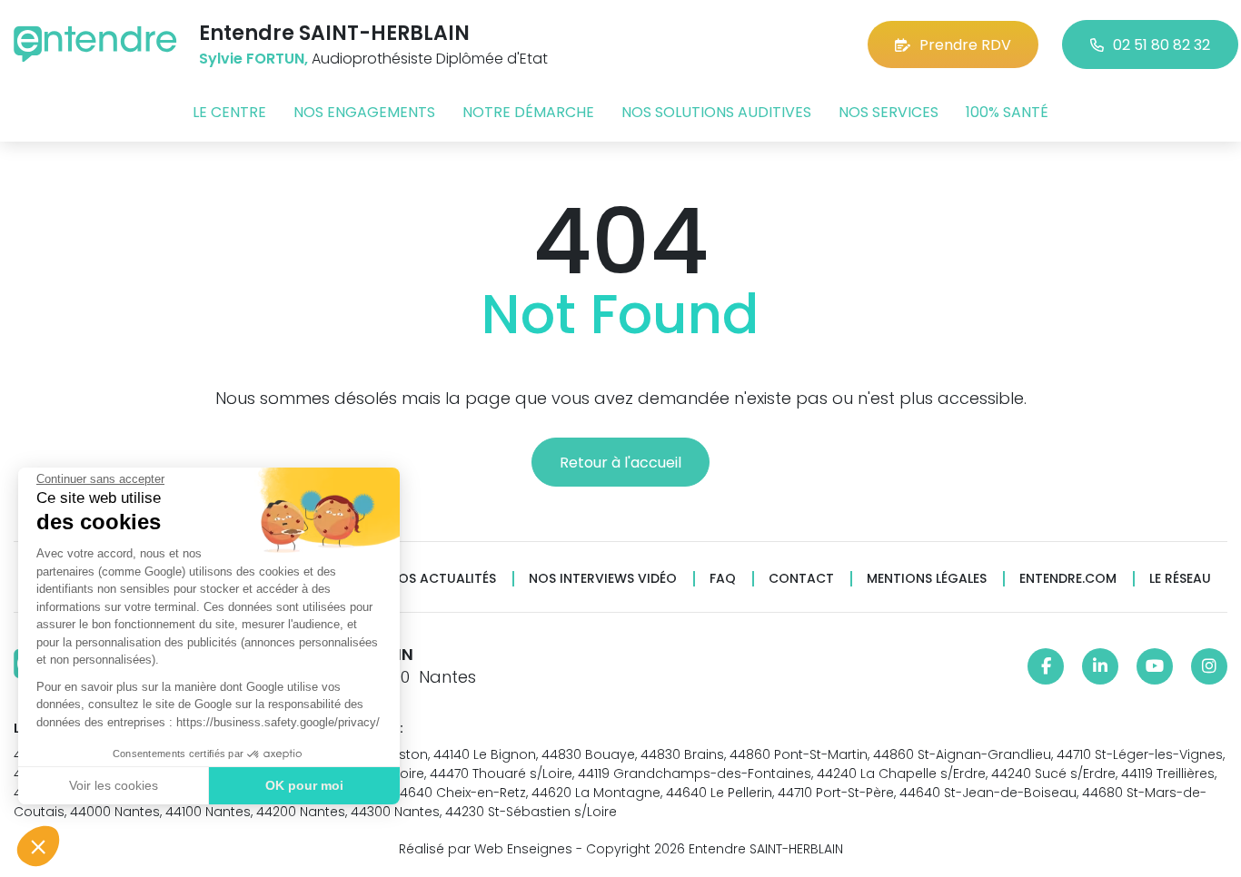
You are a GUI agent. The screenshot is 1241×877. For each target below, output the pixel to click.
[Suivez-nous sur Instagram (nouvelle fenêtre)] (1209, 666)
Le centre (229, 112)
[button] (38, 846)
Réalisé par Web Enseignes (485, 849)
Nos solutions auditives (716, 112)
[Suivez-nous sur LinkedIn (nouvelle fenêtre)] (1100, 666)
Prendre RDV (965, 44)
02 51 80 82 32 (1161, 44)
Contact (801, 578)
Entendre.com (1068, 578)
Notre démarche (528, 112)
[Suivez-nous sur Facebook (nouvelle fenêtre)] (1046, 666)
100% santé (1007, 112)
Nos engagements (364, 112)
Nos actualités (442, 578)
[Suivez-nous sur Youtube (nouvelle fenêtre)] (1155, 666)
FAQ (723, 578)
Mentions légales (927, 578)
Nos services (888, 112)
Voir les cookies (113, 785)
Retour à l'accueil (620, 462)
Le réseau (1180, 578)
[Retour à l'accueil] (95, 44)
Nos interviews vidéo (603, 578)
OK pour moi (304, 785)
